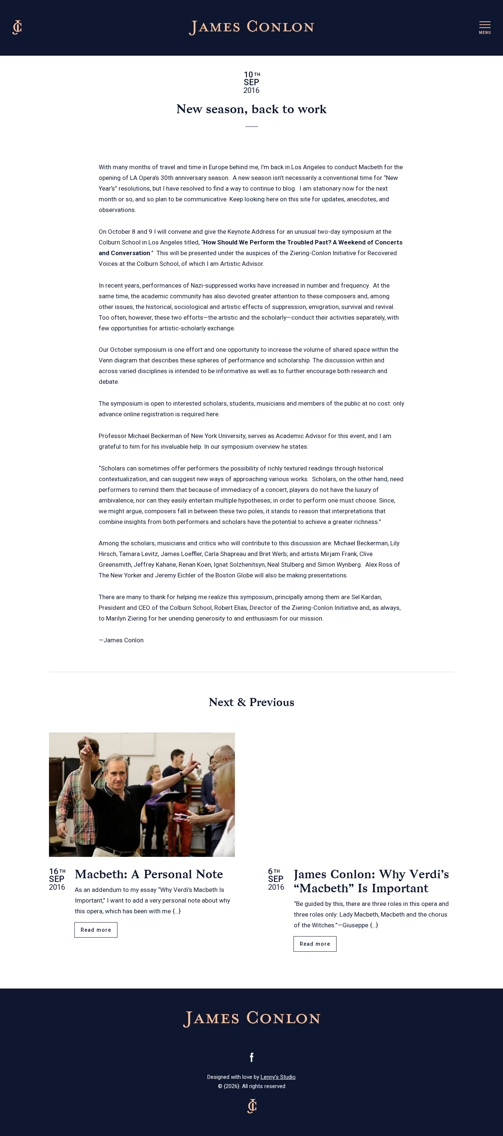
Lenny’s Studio (278, 1077)
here (212, 414)
